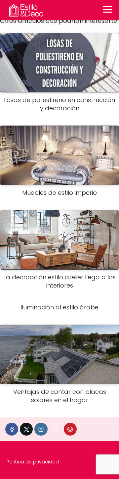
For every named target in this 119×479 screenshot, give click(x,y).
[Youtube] (55, 429)
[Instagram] (40, 429)
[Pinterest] (70, 429)
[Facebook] (11, 429)
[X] (26, 429)
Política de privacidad (33, 461)
